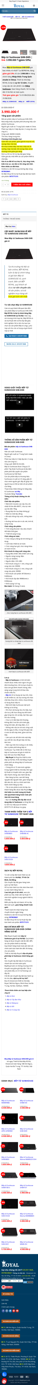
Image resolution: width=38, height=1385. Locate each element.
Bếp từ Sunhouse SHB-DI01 (8, 1243)
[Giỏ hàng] (34, 5)
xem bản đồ (26, 1276)
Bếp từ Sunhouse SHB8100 (26, 1102)
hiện (13, 226)
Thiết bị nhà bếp (8, 17)
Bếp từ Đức (11, 996)
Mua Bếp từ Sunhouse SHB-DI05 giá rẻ (19, 1059)
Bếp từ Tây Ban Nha (14, 999)
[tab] (19, 214)
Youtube (19, 494)
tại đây (17, 491)
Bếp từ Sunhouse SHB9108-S (8, 1186)
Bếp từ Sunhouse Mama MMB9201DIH (28, 1158)
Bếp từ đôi (10, 1006)
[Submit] (34, 11)
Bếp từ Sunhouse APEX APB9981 (8, 1130)
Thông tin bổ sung (11, 219)
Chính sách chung (7, 1307)
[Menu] (2, 5)
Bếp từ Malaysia (12, 1003)
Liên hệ (4, 1303)
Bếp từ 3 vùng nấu (13, 1010)
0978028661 (6, 1273)
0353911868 (27, 1270)
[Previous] (4, 35)
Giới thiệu (4, 1300)
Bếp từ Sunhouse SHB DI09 (26, 1130)
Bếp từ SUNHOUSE (18, 812)
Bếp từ (17, 17)
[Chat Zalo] (4, 1374)
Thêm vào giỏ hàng (22, 185)
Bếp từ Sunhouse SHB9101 (26, 1186)
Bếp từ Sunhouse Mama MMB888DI (27, 1215)
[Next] (33, 35)
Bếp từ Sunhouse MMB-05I (26, 1243)
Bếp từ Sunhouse (28, 17)
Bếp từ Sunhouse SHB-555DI (11, 858)
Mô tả (5, 214)
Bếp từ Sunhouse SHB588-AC (26, 832)
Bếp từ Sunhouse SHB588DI (11, 832)
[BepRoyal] (19, 5)
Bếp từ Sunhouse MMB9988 (8, 1102)
